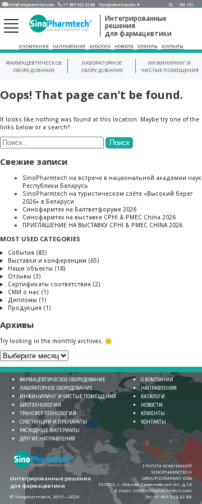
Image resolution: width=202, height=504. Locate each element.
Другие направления (47, 438)
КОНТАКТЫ (172, 46)
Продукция (25, 308)
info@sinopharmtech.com (32, 4)
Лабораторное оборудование (102, 66)
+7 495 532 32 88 (79, 4)
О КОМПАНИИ (34, 46)
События (21, 252)
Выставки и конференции (47, 260)
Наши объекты (30, 268)
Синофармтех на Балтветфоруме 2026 (79, 209)
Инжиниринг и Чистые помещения (170, 66)
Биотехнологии (40, 405)
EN (182, 4)
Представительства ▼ (119, 4)
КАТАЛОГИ (100, 46)
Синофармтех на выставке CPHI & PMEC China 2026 (99, 217)
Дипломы (22, 300)
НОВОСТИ (124, 46)
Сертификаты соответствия (49, 284)
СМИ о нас (23, 292)
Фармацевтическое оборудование (34, 66)
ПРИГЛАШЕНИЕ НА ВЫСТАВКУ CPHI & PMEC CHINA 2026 (102, 225)
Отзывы (19, 276)
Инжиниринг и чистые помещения (68, 396)
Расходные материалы (50, 430)
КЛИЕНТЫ (147, 46)
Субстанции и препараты (53, 421)
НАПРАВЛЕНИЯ (69, 46)
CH (190, 4)
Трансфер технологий (48, 413)
